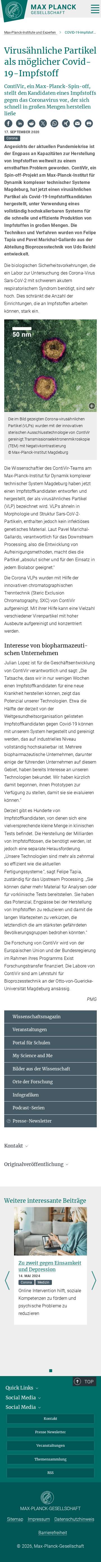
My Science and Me (32, 1055)
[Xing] (66, 123)
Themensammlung (50, 1459)
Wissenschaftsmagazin (37, 1016)
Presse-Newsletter (32, 1121)
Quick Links (20, 1388)
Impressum (39, 1519)
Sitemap (15, 1519)
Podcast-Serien (29, 1108)
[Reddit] (31, 123)
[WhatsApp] (54, 123)
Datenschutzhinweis (74, 1519)
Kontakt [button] (14, 1146)
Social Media (21, 1397)
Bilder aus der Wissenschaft (41, 1069)
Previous (7, 1281)
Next (93, 1281)
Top (88, 1381)
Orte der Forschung (33, 1081)
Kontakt (50, 1418)
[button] (91, 406)
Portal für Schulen (31, 1042)
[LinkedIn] (20, 123)
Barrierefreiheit (52, 1532)
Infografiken (26, 1095)
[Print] (89, 123)
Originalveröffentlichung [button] (34, 1164)
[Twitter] (43, 123)
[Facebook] (8, 123)
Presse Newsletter (50, 1432)
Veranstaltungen (30, 1029)
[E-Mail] (77, 123)
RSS (50, 1473)
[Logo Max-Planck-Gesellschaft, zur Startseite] (43, 11)
